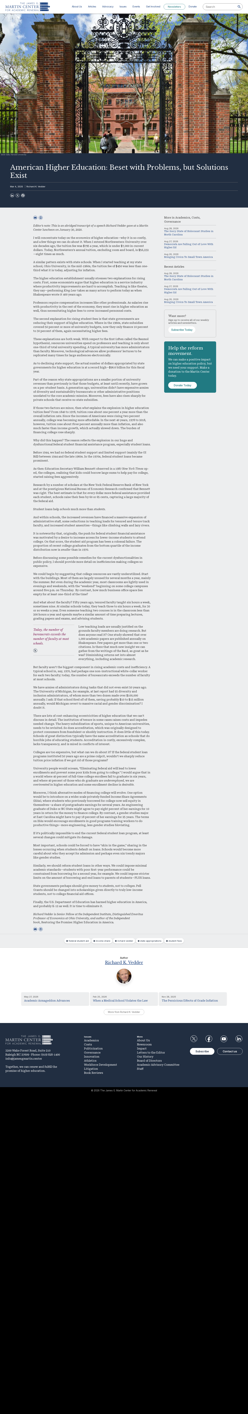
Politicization (93, 1048)
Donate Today (182, 385)
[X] (18, 195)
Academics (182, 217)
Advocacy (108, 6)
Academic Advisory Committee (158, 1064)
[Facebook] (23, 195)
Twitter (193, 1039)
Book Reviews (93, 1072)
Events (136, 6)
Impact (142, 1048)
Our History (145, 1056)
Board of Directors (149, 1060)
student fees (175, 940)
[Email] (35, 218)
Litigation (91, 1068)
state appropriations (150, 940)
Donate (193, 6)
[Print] (41, 218)
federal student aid (79, 940)
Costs (196, 217)
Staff (140, 1068)
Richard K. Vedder (35, 186)
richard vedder (125, 940)
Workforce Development (100, 1064)
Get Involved (153, 6)
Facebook (208, 1039)
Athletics (90, 1060)
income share (103, 940)
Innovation (91, 1056)
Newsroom (144, 1044)
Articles (92, 6)
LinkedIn (239, 1039)
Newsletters (174, 6)
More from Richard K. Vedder (124, 1012)
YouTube (224, 1039)
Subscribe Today (181, 329)
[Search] (239, 6)
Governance (172, 221)
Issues (123, 6)
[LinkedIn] (12, 195)
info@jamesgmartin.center (23, 1058)
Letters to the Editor (151, 1052)
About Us (77, 6)
